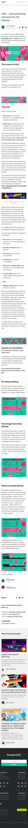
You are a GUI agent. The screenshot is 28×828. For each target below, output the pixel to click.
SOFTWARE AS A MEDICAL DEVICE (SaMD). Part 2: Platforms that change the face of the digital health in (14, 727)
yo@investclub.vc (21, 799)
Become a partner (22, 797)
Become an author (22, 776)
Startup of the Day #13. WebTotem (10, 656)
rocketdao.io (3, 772)
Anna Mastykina (10, 26)
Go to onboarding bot (4, 795)
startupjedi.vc (22, 772)
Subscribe (14, 764)
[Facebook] (20, 27)
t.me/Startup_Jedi (13, 614)
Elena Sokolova (10, 702)
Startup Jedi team (22, 774)
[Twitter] (22, 27)
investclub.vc (21, 793)
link (3, 372)
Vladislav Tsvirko (10, 742)
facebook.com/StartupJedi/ (17, 612)
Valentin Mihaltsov (11, 669)
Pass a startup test (4, 776)
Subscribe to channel (4, 797)
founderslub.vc (4, 793)
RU (20, 2)
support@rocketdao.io (5, 778)
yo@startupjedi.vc (22, 778)
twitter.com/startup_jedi (14, 616)
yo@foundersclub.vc (4, 799)
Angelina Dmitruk (10, 587)
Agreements (25, 823)
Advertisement (22, 810)
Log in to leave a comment (8, 623)
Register (2, 774)
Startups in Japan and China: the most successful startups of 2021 (14, 691)
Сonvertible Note (7, 38)
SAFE (16, 38)
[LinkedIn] (25, 27)
